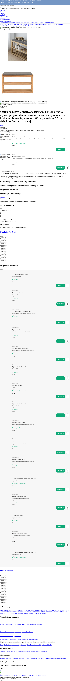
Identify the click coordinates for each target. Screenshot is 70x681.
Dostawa (14, 651)
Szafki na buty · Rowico (14, 610)
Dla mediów (45, 658)
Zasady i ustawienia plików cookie (36, 675)
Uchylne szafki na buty (14, 613)
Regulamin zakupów (5, 675)
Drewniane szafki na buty (41, 611)
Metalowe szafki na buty (54, 611)
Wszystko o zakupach (6, 651)
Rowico (23, 610)
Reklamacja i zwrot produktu (24, 651)
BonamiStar (62, 658)
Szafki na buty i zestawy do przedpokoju (37, 24)
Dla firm (31, 658)
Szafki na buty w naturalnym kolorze (35, 610)
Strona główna (4, 24)
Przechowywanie (21, 24)
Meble (15, 24)
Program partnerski (54, 658)
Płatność (34, 651)
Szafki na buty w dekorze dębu (53, 610)
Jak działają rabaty (42, 651)
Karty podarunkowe (23, 658)
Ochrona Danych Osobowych (19, 675)
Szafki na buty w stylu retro (16, 611)
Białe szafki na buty (29, 611)
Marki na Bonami (13, 658)
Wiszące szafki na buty (39, 613)
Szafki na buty (59, 24)
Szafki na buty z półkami (26, 613)
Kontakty (2, 658)
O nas (6, 658)
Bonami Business (37, 658)
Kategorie (10, 24)
